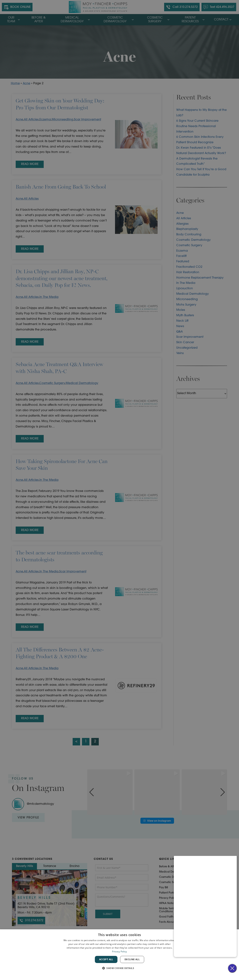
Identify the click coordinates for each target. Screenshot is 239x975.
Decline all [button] (132, 959)
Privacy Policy (119, 951)
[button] (119, 968)
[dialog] (119, 952)
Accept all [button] (106, 959)
